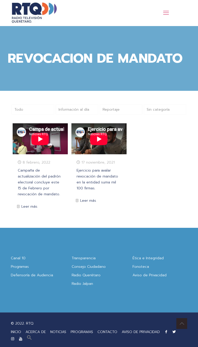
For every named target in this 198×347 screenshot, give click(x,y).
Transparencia (84, 258)
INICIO (16, 332)
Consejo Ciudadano (89, 266)
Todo (18, 109)
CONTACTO (107, 332)
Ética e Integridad (148, 258)
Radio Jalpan (82, 283)
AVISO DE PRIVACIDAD (141, 332)
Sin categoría (158, 109)
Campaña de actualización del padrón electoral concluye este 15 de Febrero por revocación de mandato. (39, 182)
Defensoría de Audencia (32, 275)
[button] (29, 339)
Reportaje (111, 109)
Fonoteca (141, 266)
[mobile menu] (166, 13)
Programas (20, 266)
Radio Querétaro (86, 275)
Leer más (29, 206)
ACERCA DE (36, 332)
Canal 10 (18, 258)
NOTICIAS (58, 332)
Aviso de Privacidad (150, 275)
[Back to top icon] (181, 323)
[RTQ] (34, 13)
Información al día (74, 109)
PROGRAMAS (82, 332)
